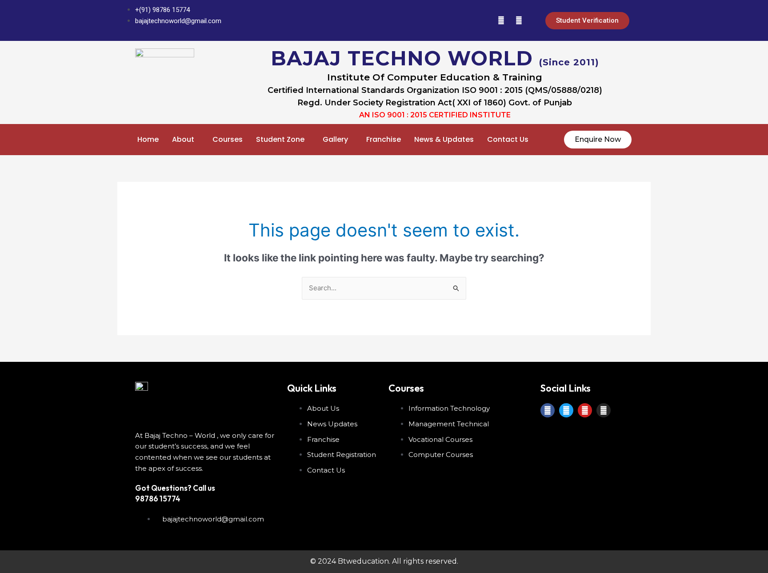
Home (148, 139)
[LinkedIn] (483, 20)
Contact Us (507, 139)
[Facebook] (447, 20)
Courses (227, 139)
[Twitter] (465, 20)
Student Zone (280, 139)
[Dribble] (501, 20)
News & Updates (444, 139)
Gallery (335, 139)
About (183, 139)
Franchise (383, 139)
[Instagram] (518, 20)
